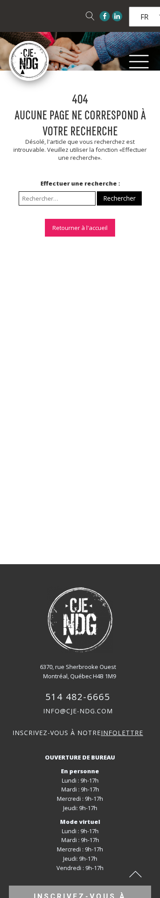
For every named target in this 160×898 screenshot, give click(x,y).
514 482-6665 (77, 697)
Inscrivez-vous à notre (77, 732)
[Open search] (90, 16)
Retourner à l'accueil (80, 228)
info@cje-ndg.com (78, 711)
